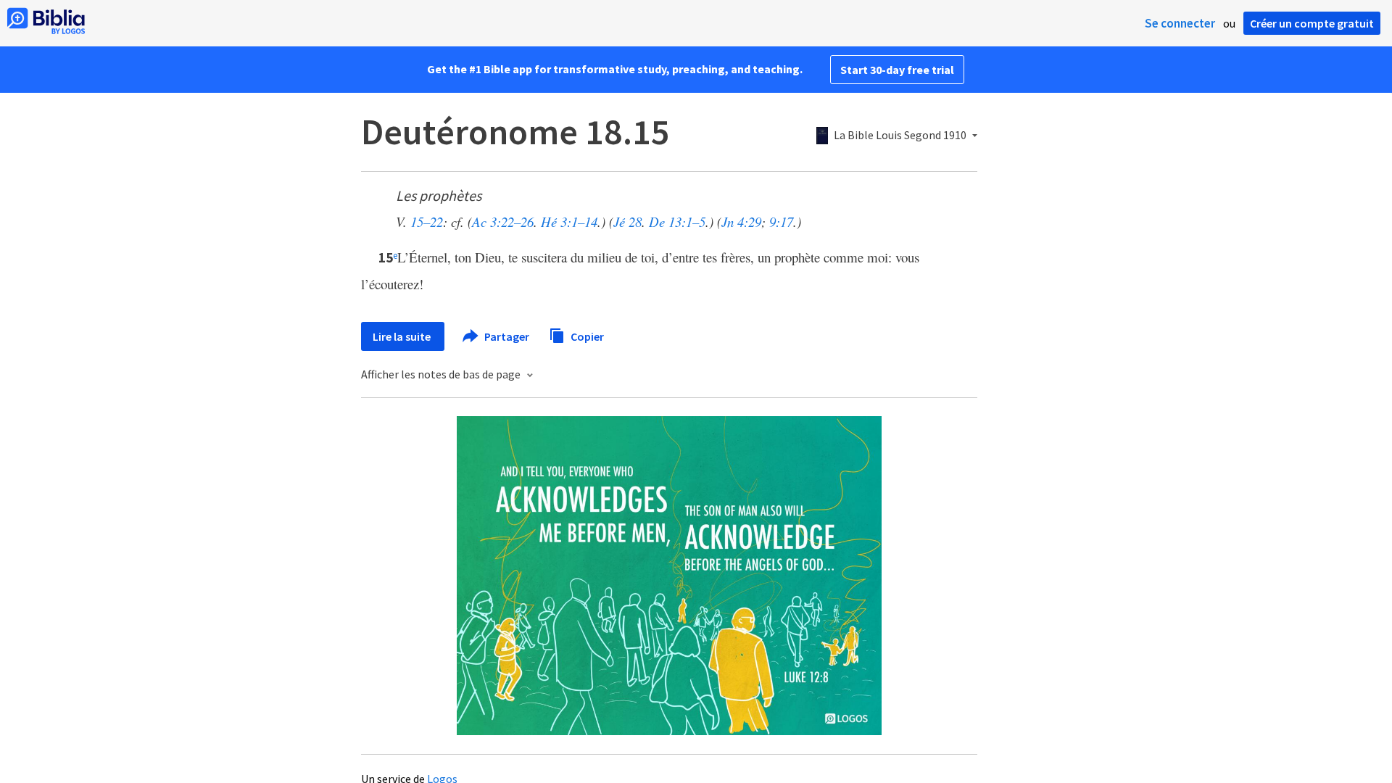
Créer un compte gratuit (1312, 23)
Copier (586, 335)
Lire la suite (403, 336)
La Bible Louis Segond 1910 (900, 135)
